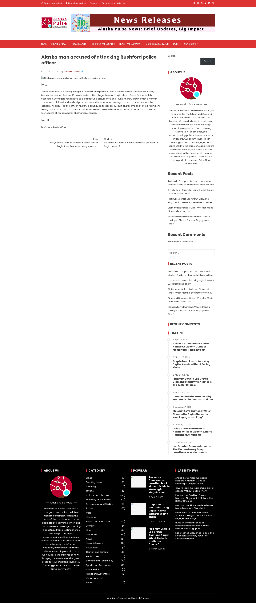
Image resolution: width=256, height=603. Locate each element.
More (176, 44)
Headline (91, 517)
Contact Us (95, 3)
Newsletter (92, 547)
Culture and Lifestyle (97, 495)
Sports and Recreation (157, 44)
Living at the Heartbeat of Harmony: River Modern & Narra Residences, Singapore (192, 432)
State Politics (93, 569)
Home (44, 44)
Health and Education (130, 44)
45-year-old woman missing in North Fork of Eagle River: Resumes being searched (74, 143)
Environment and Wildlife (99, 504)
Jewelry (90, 525)
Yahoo (89, 582)
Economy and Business (103, 44)
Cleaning (91, 486)
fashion (90, 508)
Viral (130, 598)
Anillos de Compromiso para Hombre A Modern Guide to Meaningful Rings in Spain (191, 346)
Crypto (90, 490)
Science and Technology (99, 560)
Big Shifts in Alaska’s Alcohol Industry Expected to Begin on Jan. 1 (131, 143)
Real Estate (92, 556)
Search (172, 55)
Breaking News (58, 44)
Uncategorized (94, 578)
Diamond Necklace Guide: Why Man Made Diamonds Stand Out (193, 398)
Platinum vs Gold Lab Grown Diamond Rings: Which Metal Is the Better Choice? (192, 382)
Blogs (89, 477)
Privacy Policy (108, 3)
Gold (88, 512)
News (89, 538)
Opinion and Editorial (97, 552)
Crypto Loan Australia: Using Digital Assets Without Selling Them (191, 364)
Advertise (121, 3)
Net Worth (91, 534)
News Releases (79, 44)
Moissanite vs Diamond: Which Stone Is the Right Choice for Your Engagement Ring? (189, 220)
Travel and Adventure (98, 573)
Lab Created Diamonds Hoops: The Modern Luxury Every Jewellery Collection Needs (192, 449)
